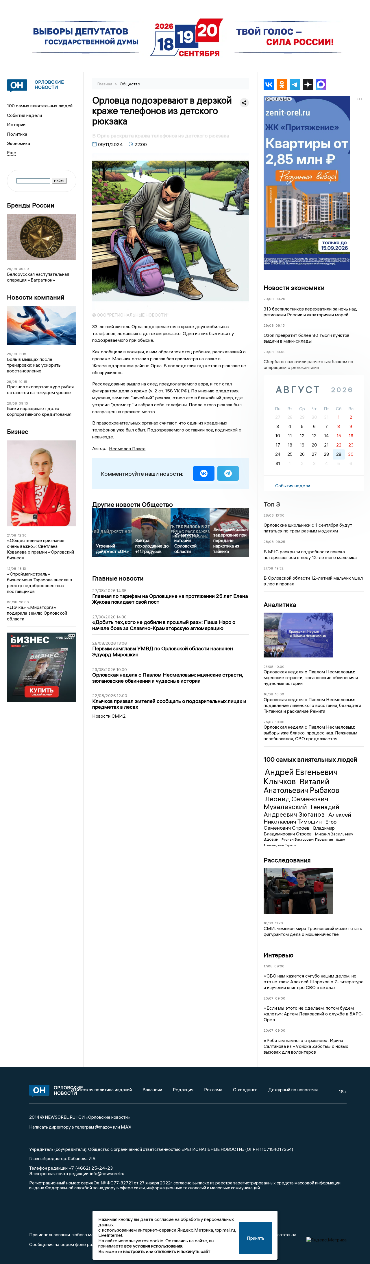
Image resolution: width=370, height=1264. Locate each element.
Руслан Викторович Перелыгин (308, 839)
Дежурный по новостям (293, 1089)
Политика (17, 134)
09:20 (280, 299)
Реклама (213, 1089)
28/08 (269, 515)
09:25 (280, 541)
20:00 (24, 602)
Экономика (18, 143)
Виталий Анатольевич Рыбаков (301, 786)
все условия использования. (153, 1246)
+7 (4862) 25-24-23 (91, 1168)
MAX (126, 1127)
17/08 (268, 966)
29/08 (12, 269)
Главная (105, 84)
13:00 (279, 515)
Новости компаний (35, 297)
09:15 (23, 403)
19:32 (279, 568)
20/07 (268, 1030)
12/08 (11, 568)
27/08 (268, 568)
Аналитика (280, 604)
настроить (134, 1251)
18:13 (22, 568)
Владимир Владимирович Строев (299, 831)
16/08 (268, 694)
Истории (16, 124)
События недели (24, 115)
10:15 (23, 381)
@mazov (103, 1127)
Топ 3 (272, 504)
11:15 (22, 354)
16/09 (268, 923)
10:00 (279, 666)
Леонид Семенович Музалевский (296, 802)
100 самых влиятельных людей (40, 106)
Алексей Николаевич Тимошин (307, 818)
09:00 (24, 269)
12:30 (22, 535)
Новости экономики (294, 288)
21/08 (11, 535)
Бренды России (30, 205)
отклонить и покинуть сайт (182, 1251)
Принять (255, 1238)
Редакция (183, 1089)
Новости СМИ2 (109, 716)
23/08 (268, 666)
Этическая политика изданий (101, 1089)
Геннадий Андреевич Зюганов (301, 810)
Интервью (278, 955)
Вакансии (152, 1089)
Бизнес (17, 431)
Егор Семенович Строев (300, 824)
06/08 (12, 602)
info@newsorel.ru (107, 1173)
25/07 (268, 998)
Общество (130, 84)
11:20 (279, 923)
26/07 (268, 722)
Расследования (287, 860)
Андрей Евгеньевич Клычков (301, 776)
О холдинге (245, 1089)
